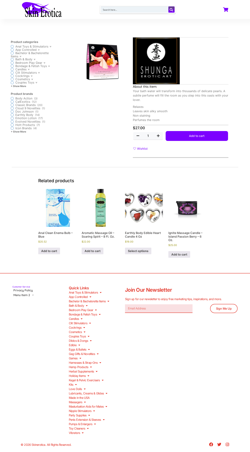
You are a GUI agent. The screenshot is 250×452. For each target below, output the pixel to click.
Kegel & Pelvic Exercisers (84, 380)
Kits (71, 384)
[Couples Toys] (12, 82)
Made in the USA (79, 398)
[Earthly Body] (12, 115)
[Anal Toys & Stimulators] (12, 46)
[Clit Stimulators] (12, 72)
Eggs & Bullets (77, 349)
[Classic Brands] (12, 105)
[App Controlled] (12, 49)
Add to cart (196, 136)
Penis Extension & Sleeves (85, 419)
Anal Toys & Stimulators (83, 292)
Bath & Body (76, 305)
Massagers (75, 402)
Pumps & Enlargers (80, 424)
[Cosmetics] (12, 79)
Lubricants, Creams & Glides (86, 393)
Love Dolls (75, 389)
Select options (138, 251)
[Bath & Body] (12, 59)
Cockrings (75, 327)
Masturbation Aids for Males (86, 406)
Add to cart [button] (49, 251)
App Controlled (78, 297)
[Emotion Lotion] (12, 118)
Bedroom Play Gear (81, 310)
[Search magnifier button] (171, 9)
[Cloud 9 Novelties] (12, 108)
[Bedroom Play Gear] (12, 62)
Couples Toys (77, 336)
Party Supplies (78, 415)
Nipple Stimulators (80, 411)
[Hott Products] (12, 125)
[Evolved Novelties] (12, 121)
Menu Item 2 (21, 295)
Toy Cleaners (77, 428)
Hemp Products (78, 367)
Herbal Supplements (81, 371)
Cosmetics (75, 332)
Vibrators (74, 433)
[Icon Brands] (12, 128)
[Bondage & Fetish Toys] (12, 66)
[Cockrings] (12, 76)
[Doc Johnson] (12, 111)
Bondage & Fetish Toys (83, 314)
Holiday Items (77, 376)
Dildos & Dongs (78, 341)
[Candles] (12, 69)
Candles (74, 319)
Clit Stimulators (78, 323)
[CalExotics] (12, 101)
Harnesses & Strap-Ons (83, 362)
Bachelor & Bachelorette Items (87, 301)
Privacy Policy (23, 290)
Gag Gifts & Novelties (82, 354)
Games (73, 358)
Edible (73, 345)
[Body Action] (12, 98)
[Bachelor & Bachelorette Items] (12, 53)
